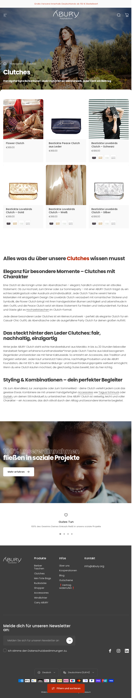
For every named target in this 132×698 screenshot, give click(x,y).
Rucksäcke (40, 583)
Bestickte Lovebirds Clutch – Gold (19, 210)
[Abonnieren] (69, 640)
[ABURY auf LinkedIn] (127, 651)
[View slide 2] (64, 534)
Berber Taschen (39, 567)
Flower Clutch (15, 143)
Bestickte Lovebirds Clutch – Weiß (62, 210)
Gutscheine (66, 580)
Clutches (39, 573)
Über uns (64, 565)
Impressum (86, 692)
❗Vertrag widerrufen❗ (67, 586)
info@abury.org (94, 566)
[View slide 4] (72, 534)
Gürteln (7, 396)
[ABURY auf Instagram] (118, 651)
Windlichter (40, 597)
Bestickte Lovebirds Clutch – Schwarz (104, 144)
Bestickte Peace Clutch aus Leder (64, 144)
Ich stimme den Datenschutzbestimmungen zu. (37, 651)
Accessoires (85, 392)
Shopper (39, 588)
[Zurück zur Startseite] (4, 63)
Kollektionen (16, 63)
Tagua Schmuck (109, 392)
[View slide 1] (60, 534)
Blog (61, 575)
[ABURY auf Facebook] (110, 651)
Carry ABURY (41, 602)
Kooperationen (68, 570)
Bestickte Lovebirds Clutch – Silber (104, 210)
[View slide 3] (68, 534)
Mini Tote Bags (42, 578)
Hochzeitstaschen (37, 310)
